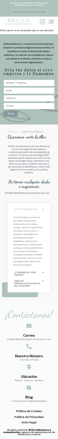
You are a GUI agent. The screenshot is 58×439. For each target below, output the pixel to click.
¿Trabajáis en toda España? (25, 273)
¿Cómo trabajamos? (26, 209)
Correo (29, 335)
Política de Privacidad (29, 417)
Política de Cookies (29, 411)
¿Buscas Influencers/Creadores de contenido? (27, 283)
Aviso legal (29, 422)
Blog (29, 397)
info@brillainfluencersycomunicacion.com (27, 192)
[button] (51, 21)
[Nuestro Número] (29, 347)
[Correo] (29, 326)
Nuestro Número (29, 356)
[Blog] (29, 388)
